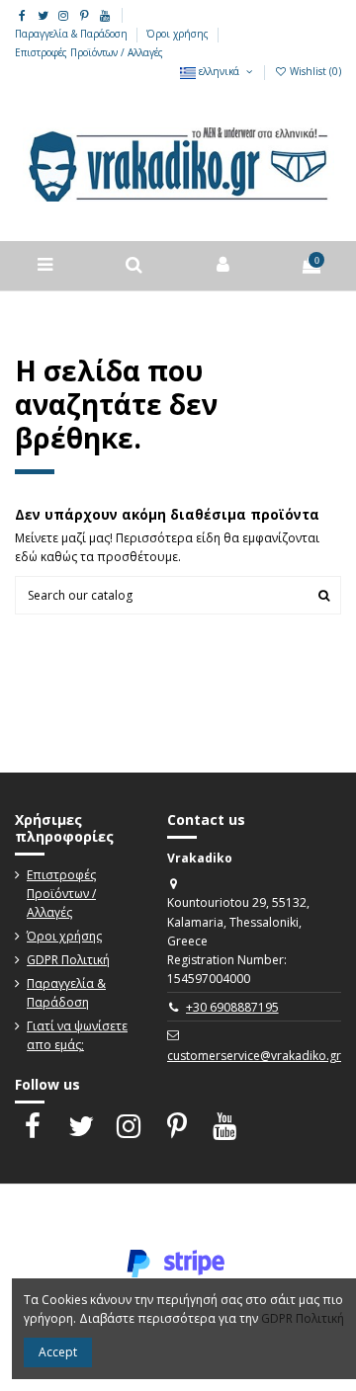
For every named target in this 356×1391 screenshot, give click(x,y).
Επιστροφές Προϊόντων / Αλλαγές (89, 52)
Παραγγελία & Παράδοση (73, 34)
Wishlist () (314, 71)
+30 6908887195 (232, 1007)
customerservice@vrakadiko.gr (254, 1055)
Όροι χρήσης (179, 34)
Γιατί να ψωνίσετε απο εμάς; (77, 1035)
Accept (58, 1352)
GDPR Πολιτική (68, 959)
